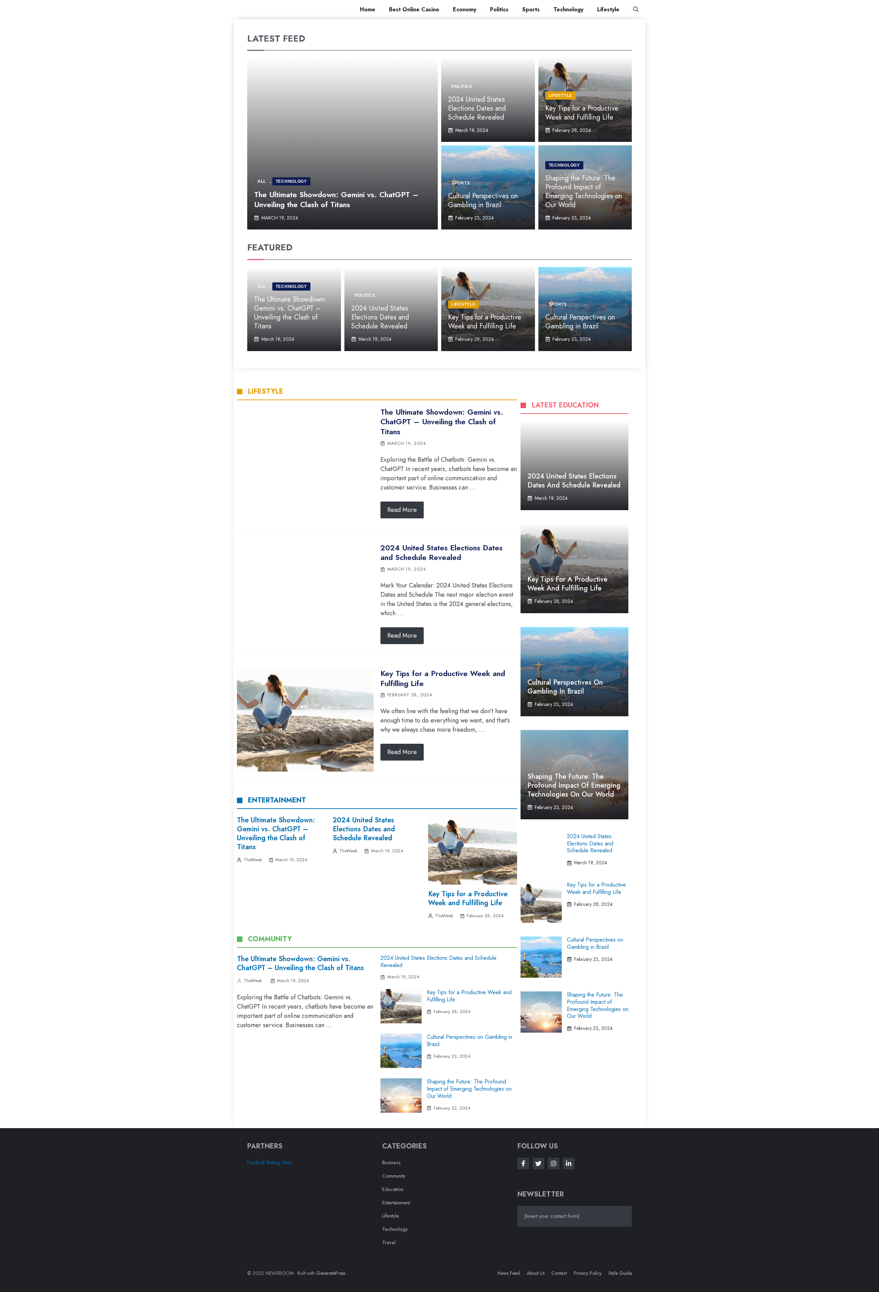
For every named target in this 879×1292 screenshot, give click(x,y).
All (262, 181)
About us (536, 1273)
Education (392, 1189)
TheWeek (253, 859)
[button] (636, 9)
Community (394, 1176)
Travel (389, 1242)
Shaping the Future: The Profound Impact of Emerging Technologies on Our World (583, 191)
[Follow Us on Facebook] (523, 1163)
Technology (568, 9)
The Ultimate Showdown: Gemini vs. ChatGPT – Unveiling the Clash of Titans (336, 199)
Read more (402, 509)
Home (367, 9)
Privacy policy (588, 1273)
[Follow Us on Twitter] (538, 1163)
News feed (509, 1273)
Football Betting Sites (269, 1162)
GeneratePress (330, 1273)
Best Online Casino (414, 9)
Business (391, 1162)
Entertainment (396, 1202)
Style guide (620, 1273)
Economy (464, 9)
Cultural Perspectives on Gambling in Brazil (483, 200)
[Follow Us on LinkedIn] (568, 1163)
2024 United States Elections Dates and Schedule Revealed (477, 108)
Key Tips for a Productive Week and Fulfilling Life (581, 112)
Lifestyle (608, 9)
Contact (559, 1273)
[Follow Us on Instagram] (553, 1163)
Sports (531, 9)
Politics (499, 9)
